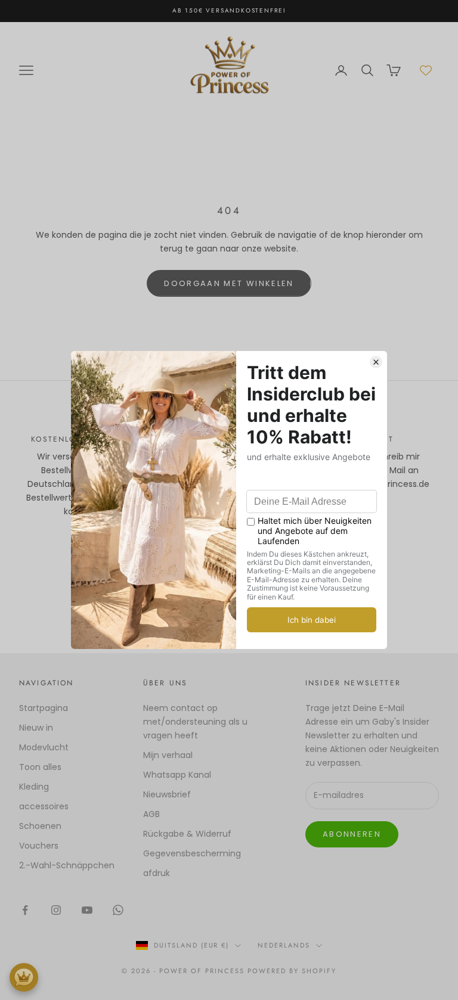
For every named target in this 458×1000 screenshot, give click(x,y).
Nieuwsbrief (167, 794)
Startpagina (43, 708)
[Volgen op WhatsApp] (118, 910)
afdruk (156, 873)
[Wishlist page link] (426, 70)
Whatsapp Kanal (177, 775)
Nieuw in (36, 728)
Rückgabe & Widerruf (187, 834)
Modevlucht (44, 747)
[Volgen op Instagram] (56, 910)
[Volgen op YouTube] (87, 910)
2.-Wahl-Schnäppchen (66, 865)
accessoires (44, 806)
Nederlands (284, 945)
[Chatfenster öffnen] (24, 977)
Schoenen (40, 826)
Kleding (34, 787)
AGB (151, 814)
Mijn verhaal (168, 755)
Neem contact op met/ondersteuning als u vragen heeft (195, 721)
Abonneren (352, 834)
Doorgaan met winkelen (228, 283)
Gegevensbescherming (192, 853)
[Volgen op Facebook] (25, 910)
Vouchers (38, 846)
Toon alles (40, 767)
